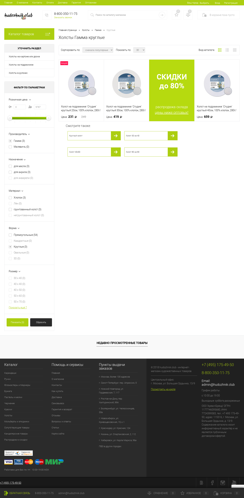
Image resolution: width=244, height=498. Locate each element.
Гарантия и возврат (62, 409)
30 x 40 (19, 278)
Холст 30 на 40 (132, 136)
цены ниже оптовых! (171, 112)
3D (17, 258)
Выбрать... (205, 3)
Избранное (196, 493)
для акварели (23, 178)
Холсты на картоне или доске (24, 56)
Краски (8, 409)
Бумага (8, 391)
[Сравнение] (188, 14)
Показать (17, 322)
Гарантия (76, 2)
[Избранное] (176, 14)
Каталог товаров (21, 34)
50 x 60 (19, 295)
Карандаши (10, 373)
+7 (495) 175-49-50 (10, 482)
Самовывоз (58, 403)
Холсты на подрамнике (21, 64)
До (30, 106)
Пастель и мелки (13, 397)
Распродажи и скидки (15, 439)
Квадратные (23, 240)
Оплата (50, 2)
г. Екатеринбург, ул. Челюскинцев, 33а (117, 410)
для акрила (22, 172)
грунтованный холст (27, 209)
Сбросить (41, 322)
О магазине (22, 2)
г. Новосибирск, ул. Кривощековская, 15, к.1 (112, 420)
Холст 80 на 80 (132, 152)
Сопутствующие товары (16, 427)
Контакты (37, 2)
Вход (217, 3)
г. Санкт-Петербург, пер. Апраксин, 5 (118, 382)
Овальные (21, 252)
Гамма (19, 140)
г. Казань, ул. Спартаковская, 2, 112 (117, 434)
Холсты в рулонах (18, 73)
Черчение (9, 403)
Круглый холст (75, 136)
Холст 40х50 (74, 152)
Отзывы (56, 415)
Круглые (20, 246)
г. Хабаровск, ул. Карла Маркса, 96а (117, 440)
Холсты (8, 415)
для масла (21, 166)
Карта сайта (58, 433)
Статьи (55, 427)
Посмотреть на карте (163, 389)
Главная (8, 2)
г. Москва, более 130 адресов (114, 376)
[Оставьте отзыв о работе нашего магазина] (75, 453)
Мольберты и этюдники (16, 421)
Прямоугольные (26, 234)
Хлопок (20, 197)
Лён (18, 203)
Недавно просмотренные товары (122, 343)
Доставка (62, 2)
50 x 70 (19, 301)
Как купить (57, 391)
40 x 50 (19, 289)
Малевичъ (21, 146)
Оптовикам (90, 2)
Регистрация (231, 3)
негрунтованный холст (29, 215)
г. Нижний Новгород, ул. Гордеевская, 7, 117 (111, 391)
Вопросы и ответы (61, 421)
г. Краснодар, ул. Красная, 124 (114, 428)
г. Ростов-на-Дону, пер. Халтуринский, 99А (111, 400)
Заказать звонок (63, 17)
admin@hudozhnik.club (218, 384)
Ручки (7, 379)
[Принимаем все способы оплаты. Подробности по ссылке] (75, 462)
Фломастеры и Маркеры (17, 385)
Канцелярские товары (16, 433)
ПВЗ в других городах (110, 446)
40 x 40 (19, 284)
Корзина (229, 493)
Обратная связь (19, 493)
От (10, 106)
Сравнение (163, 493)
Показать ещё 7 (18, 307)
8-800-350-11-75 (44, 493)
